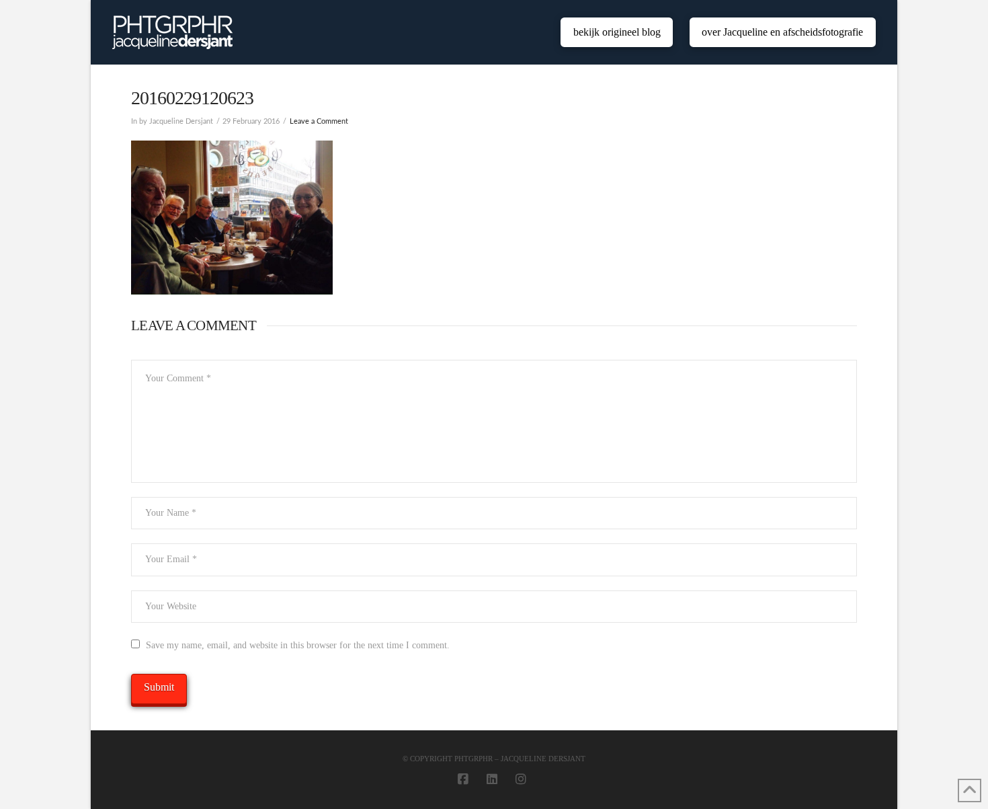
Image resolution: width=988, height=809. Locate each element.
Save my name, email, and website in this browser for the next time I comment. (298, 645)
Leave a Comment (319, 121)
